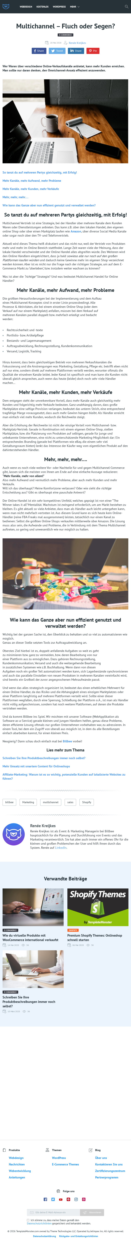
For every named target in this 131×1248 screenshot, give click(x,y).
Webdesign (26, 6)
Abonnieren (95, 1212)
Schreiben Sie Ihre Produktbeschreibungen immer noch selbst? (44, 758)
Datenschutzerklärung (44, 1236)
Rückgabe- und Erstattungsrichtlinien (78, 1236)
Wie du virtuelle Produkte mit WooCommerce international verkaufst (30, 937)
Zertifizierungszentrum (110, 1171)
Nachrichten (17, 1164)
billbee (9, 802)
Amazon (76, 231)
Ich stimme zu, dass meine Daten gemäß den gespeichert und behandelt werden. (59, 1222)
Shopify (86, 802)
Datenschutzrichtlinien (39, 1223)
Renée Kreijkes (77, 43)
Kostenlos (42, 6)
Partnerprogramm (106, 1177)
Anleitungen (17, 1177)
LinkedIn (61, 848)
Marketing (28, 802)
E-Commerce (65, 35)
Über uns (101, 1158)
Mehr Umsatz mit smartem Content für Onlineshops (36, 766)
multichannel (51, 802)
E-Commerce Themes (65, 1164)
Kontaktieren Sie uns (109, 1164)
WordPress (59, 6)
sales (70, 802)
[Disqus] (65, 1083)
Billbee (67, 741)
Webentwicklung (20, 1171)
